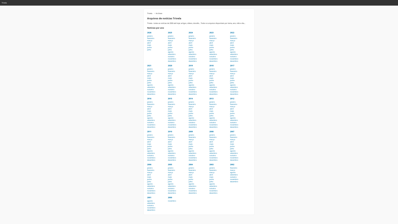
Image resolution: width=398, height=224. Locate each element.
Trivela (4, 3)
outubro (171, 56)
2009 (191, 131)
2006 (149, 164)
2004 (191, 164)
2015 (170, 98)
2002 (232, 164)
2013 (211, 98)
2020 (170, 65)
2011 (149, 131)
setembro (172, 54)
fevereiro (150, 38)
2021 (149, 65)
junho (149, 47)
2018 (211, 65)
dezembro (172, 61)
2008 (211, 131)
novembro (172, 59)
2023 (211, 32)
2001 (149, 197)
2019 (191, 65)
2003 (211, 164)
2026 (149, 32)
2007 (232, 131)
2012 (232, 98)
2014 (191, 98)
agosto (170, 52)
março (149, 40)
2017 (232, 65)
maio (149, 45)
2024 (191, 32)
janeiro (150, 36)
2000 (170, 197)
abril (149, 43)
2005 (170, 164)
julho (149, 50)
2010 (170, 131)
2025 (170, 32)
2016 (149, 98)
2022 (232, 32)
